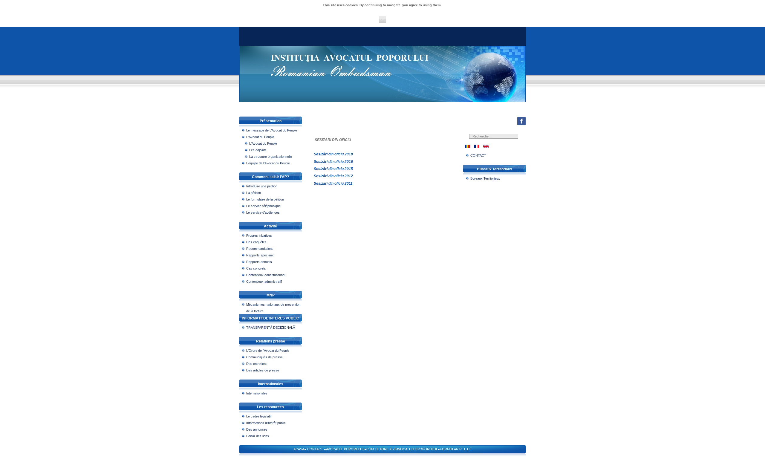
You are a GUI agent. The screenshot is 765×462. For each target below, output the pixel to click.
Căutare (517, 139)
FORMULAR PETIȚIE (456, 449)
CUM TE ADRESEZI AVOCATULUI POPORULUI (401, 449)
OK (382, 19)
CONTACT (315, 449)
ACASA (298, 449)
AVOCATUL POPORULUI (344, 449)
